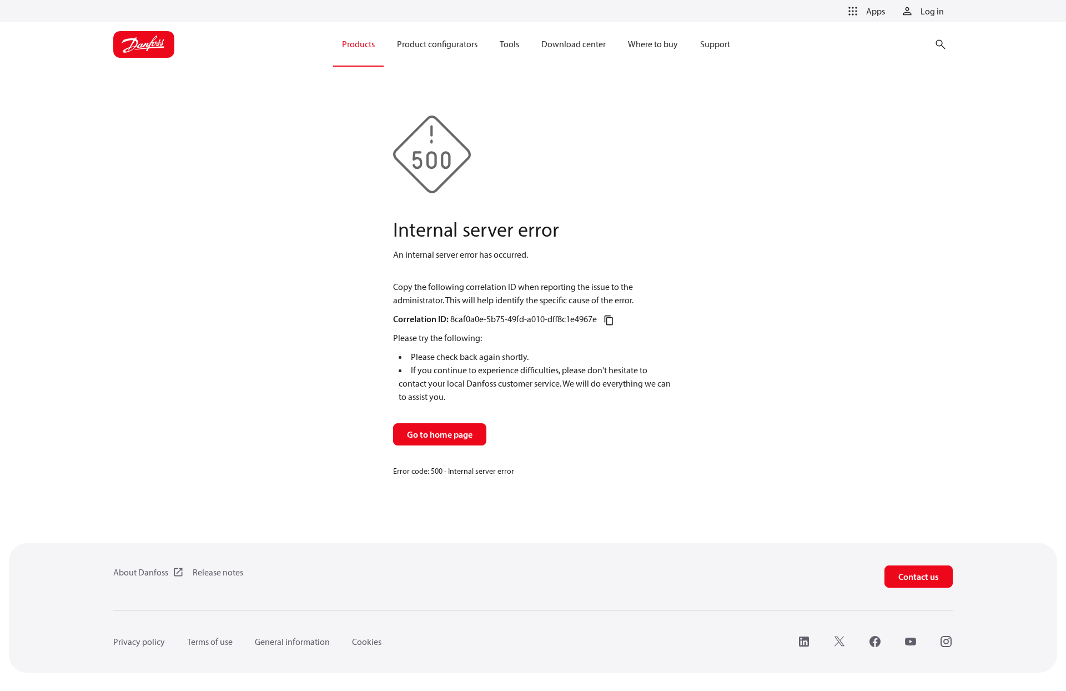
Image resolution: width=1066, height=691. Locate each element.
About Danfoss (140, 572)
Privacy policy (139, 641)
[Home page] (143, 44)
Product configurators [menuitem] (437, 43)
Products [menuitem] (358, 43)
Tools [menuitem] (509, 43)
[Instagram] (946, 641)
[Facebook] (875, 641)
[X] (839, 641)
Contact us (918, 576)
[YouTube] (910, 641)
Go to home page (439, 434)
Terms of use (210, 641)
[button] (864, 11)
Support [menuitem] (715, 43)
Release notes (218, 572)
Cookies (366, 641)
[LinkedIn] (804, 641)
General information (292, 641)
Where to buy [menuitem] (653, 43)
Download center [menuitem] (573, 43)
